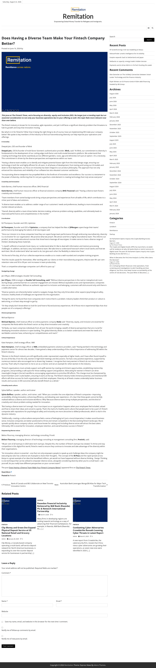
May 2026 (113, 105)
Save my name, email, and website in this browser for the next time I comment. (36, 621)
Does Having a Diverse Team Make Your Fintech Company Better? (35, 467)
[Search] (152, 28)
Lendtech (113, 227)
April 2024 (113, 202)
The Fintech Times (83, 467)
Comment (6, 573)
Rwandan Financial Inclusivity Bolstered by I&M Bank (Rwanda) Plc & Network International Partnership (53, 507)
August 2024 (114, 186)
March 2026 (114, 113)
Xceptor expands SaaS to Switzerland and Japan (127, 57)
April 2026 (113, 109)
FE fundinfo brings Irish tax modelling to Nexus (126, 50)
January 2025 (114, 167)
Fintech (13, 475)
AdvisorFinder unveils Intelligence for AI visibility (127, 54)
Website (5, 611)
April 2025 (113, 156)
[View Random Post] (148, 28)
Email (59, 601)
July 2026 (113, 98)
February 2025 (115, 163)
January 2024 (114, 214)
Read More (6, 472)
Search (112, 36)
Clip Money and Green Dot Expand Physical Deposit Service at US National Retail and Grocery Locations (19, 531)
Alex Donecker (115, 75)
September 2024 (115, 183)
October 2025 (114, 132)
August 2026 (114, 94)
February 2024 (115, 210)
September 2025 (115, 136)
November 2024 (115, 175)
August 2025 (114, 140)
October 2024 (114, 179)
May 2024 (113, 198)
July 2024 (113, 190)
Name (5, 601)
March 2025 (114, 159)
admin (4, 539)
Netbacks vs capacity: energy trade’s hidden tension (128, 61)
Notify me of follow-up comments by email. (19, 630)
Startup (112, 234)
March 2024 (114, 206)
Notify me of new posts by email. (14, 639)
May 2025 (113, 152)
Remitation (78, 16)
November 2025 (115, 129)
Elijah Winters (114, 82)
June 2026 (113, 102)
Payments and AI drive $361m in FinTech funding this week (131, 65)
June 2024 (113, 194)
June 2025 (113, 148)
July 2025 (113, 144)
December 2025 (115, 125)
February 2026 (115, 117)
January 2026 (114, 121)
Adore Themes (99, 665)
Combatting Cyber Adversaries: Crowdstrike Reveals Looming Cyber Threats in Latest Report (88, 530)
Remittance (114, 231)
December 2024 (115, 171)
